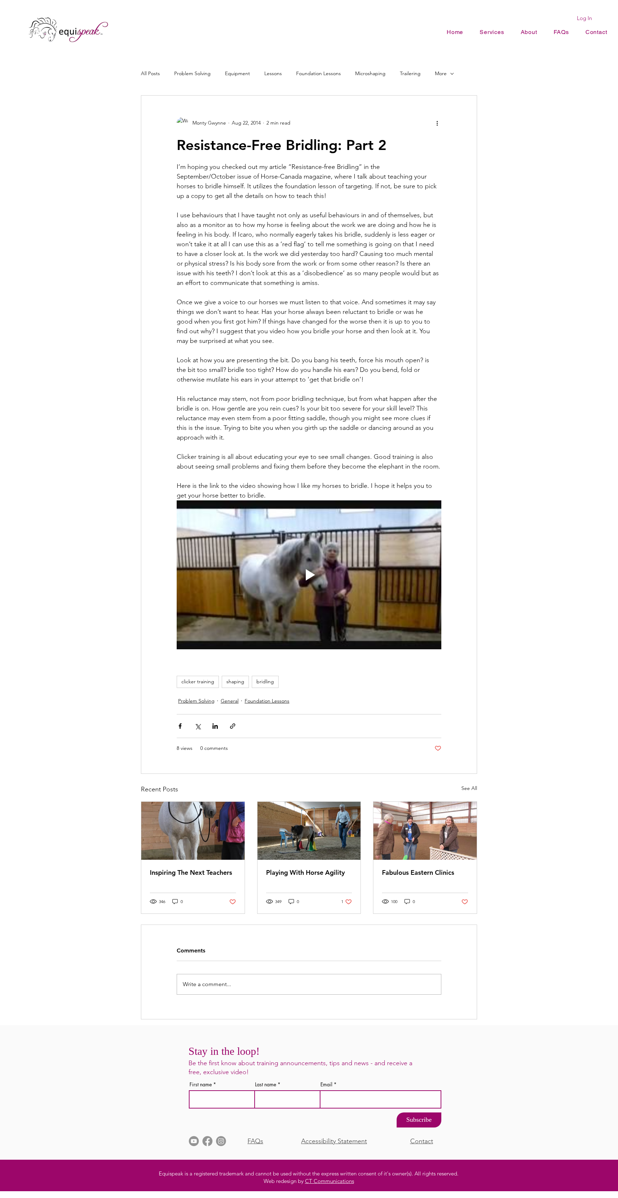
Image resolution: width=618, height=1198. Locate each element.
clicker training (197, 681)
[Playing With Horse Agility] (309, 831)
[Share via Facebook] (180, 726)
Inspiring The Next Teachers (191, 872)
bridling (265, 681)
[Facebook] (207, 1141)
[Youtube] (194, 1141)
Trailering (410, 73)
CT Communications (329, 1181)
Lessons (273, 73)
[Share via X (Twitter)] (197, 726)
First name (201, 1084)
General (230, 701)
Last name (265, 1084)
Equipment (237, 73)
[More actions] (437, 122)
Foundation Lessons (318, 73)
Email (326, 1084)
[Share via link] (232, 726)
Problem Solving (192, 73)
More (441, 73)
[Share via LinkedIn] (215, 726)
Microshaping (370, 73)
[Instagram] (221, 1141)
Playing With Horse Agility (305, 872)
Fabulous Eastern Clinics (418, 872)
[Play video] (309, 574)
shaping (235, 681)
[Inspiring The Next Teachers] (193, 831)
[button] (529, 32)
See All (469, 788)
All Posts (150, 73)
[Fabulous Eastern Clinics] (425, 831)
